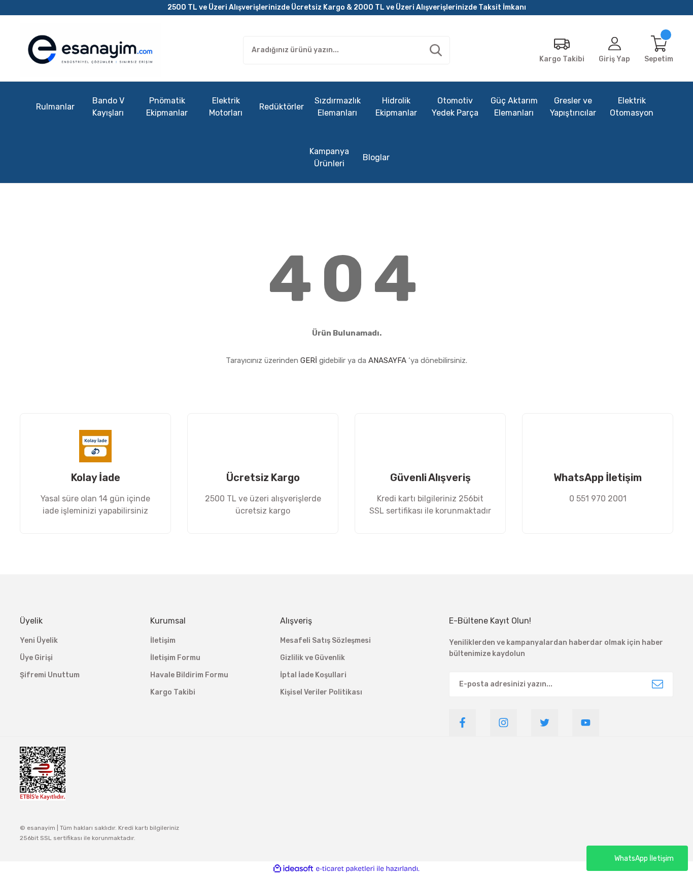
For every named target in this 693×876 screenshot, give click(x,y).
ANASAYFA (387, 360)
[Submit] (657, 684)
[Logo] (90, 50)
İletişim (163, 640)
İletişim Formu (175, 657)
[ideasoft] (293, 868)
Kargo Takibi (172, 692)
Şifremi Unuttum (50, 675)
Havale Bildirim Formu (189, 675)
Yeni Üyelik (39, 640)
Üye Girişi (36, 657)
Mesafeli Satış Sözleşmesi (325, 640)
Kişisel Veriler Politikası (321, 692)
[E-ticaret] (345, 868)
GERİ (308, 360)
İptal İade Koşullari (313, 675)
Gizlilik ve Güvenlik (312, 657)
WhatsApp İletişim (644, 858)
